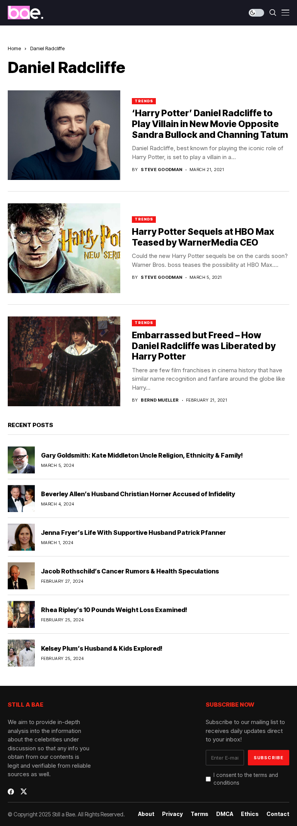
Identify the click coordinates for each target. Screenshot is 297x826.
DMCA (224, 814)
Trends (144, 101)
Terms (199, 814)
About (146, 814)
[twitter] (23, 791)
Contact (277, 814)
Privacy (172, 814)
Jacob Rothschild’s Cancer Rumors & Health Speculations (130, 571)
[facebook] (11, 792)
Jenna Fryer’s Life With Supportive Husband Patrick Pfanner (133, 532)
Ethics (250, 814)
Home (14, 48)
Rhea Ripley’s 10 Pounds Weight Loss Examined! (114, 610)
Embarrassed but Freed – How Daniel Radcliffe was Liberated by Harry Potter (204, 346)
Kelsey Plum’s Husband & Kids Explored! (101, 648)
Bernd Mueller (160, 400)
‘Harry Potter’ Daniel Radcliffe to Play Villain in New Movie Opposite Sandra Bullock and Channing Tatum (210, 124)
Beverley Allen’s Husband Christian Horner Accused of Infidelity (138, 494)
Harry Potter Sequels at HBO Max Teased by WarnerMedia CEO (203, 237)
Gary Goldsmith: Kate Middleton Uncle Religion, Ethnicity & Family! (142, 455)
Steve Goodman (162, 169)
